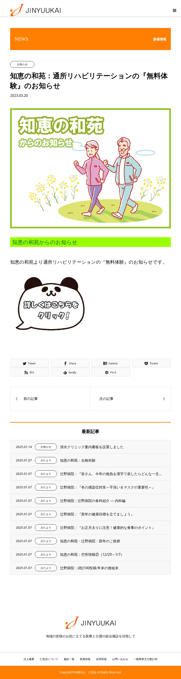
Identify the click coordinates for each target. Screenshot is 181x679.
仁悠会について (49, 659)
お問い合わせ (120, 659)
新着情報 (85, 659)
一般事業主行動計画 (145, 659)
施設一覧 (69, 659)
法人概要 (29, 659)
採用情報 (101, 659)
